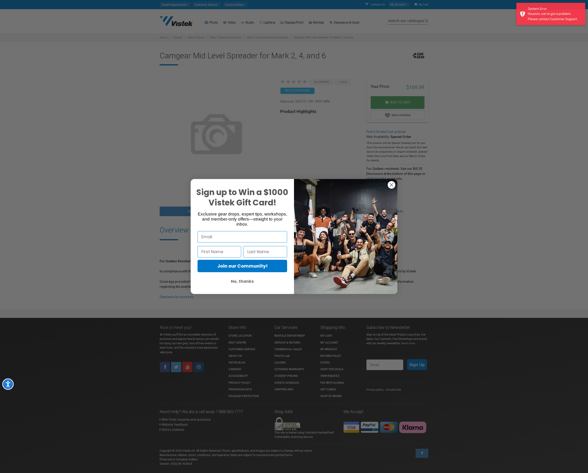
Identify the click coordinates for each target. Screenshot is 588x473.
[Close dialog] (391, 185)
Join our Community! (242, 266)
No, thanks (242, 281)
